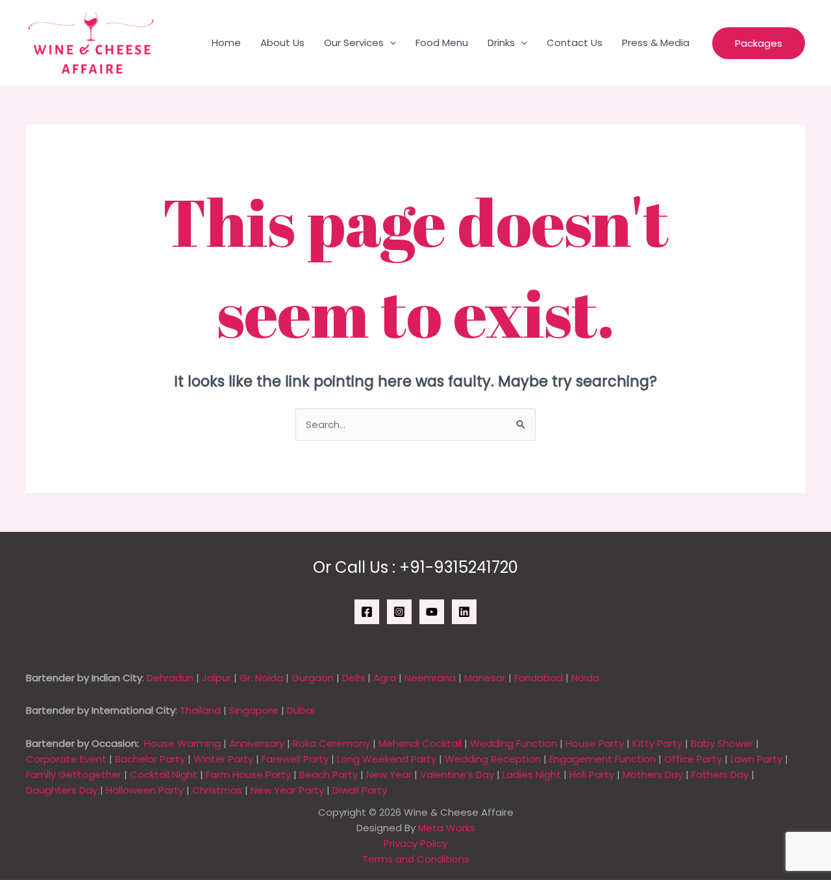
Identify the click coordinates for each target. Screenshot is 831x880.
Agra (384, 678)
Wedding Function (513, 743)
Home (226, 42)
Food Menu (442, 42)
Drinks (501, 42)
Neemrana (430, 678)
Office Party (693, 759)
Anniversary (256, 743)
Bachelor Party (150, 759)
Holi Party (591, 774)
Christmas (217, 790)
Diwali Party (359, 790)
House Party (594, 743)
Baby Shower (722, 743)
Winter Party (223, 759)
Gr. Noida (261, 678)
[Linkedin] (464, 611)
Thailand (200, 710)
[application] (390, 43)
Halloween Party (145, 790)
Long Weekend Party (386, 759)
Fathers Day (720, 774)
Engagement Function (602, 759)
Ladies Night (531, 774)
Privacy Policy (415, 843)
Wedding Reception (493, 759)
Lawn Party (756, 759)
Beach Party (328, 774)
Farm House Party (248, 774)
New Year (389, 774)
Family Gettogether (73, 774)
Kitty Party (657, 743)
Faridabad (538, 678)
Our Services (354, 42)
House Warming (182, 743)
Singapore (254, 710)
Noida (585, 678)
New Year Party (287, 790)
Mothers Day (653, 774)
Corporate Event (66, 759)
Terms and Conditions (415, 859)
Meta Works (446, 828)
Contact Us (574, 42)
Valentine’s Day (457, 774)
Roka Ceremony (331, 743)
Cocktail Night (163, 774)
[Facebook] (366, 611)
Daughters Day (61, 790)
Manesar (485, 678)
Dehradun (170, 678)
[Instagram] (399, 611)
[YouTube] (431, 611)
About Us (282, 42)
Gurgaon (312, 678)
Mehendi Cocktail (420, 743)
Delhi (353, 678)
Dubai (300, 710)
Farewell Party (295, 759)
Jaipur (216, 678)
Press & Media (655, 42)
